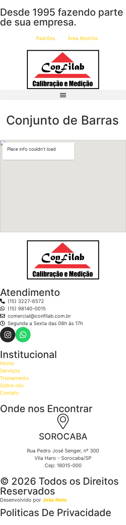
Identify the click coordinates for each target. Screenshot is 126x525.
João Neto (55, 500)
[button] (63, 95)
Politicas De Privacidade (55, 513)
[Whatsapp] (23, 334)
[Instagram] (7, 334)
